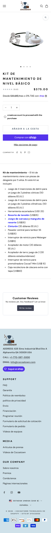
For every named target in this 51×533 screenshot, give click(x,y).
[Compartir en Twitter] (21, 152)
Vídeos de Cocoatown (14, 452)
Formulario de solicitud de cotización (22, 421)
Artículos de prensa (13, 447)
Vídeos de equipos (12, 431)
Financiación (9, 410)
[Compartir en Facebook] (17, 152)
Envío (5, 405)
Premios (7, 473)
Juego (11, 218)
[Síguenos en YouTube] (19, 492)
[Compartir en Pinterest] (25, 152)
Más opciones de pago (25, 144)
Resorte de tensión (18, 215)
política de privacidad (14, 400)
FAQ (5, 385)
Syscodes (35, 514)
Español (24, 505)
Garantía (7, 390)
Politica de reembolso (14, 395)
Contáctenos (9, 478)
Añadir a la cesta (25, 128)
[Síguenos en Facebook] (4, 492)
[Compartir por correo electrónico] (29, 152)
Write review (25, 308)
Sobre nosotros (11, 468)
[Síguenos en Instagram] (11, 492)
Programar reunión (12, 416)
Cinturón (13, 226)
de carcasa (21, 218)
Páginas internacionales (15, 483)
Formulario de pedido (14, 426)
